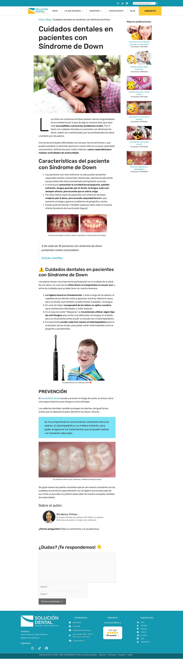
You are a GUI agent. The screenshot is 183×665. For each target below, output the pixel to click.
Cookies (130, 655)
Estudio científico (52, 258)
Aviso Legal (112, 655)
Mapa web (102, 655)
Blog (132, 11)
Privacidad (121, 655)
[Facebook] (127, 3)
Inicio (55, 11)
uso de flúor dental (50, 398)
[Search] (157, 3)
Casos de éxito (116, 11)
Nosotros (95, 11)
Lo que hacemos (73, 11)
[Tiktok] (122, 3)
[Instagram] (118, 3)
